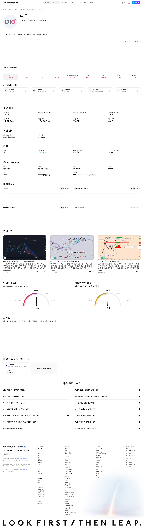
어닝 (39, 480)
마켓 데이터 (68, 452)
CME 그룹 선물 (68, 469)
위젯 (127, 448)
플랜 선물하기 (68, 454)
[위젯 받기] (128, 41)
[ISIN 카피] (90, 175)
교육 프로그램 (130, 466)
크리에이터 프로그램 (101, 454)
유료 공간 (98, 477)
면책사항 (67, 503)
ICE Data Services (22, 458)
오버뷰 (66, 459)
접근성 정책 (68, 509)
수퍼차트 (40, 448)
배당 (39, 482)
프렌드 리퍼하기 (100, 452)
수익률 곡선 (41, 491)
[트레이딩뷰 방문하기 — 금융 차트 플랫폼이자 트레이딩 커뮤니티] (10, 67)
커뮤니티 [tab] (19, 34)
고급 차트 (128, 454)
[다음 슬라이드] (140, 248)
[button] (68, 2)
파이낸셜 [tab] (12, 34)
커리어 (66, 485)
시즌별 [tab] (39, 34)
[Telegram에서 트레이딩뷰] (21, 450)
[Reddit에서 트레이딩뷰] (28, 450)
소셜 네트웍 (99, 448)
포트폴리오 (40, 489)
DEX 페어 (40, 462)
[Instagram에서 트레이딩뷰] (14, 450)
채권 (39, 457)
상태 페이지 (68, 514)
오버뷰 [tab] (5, 34)
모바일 (39, 501)
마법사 (97, 473)
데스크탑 (40, 503)
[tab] (62, 188)
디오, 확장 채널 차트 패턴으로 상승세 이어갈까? (19, 261)
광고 (127, 461)
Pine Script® (41, 496)
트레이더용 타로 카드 (70, 494)
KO (124, 2)
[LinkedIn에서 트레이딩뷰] (18, 450)
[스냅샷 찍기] (124, 41)
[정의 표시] (9, 112)
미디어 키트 (68, 487)
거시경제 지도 (41, 494)
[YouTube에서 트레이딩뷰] (11, 450)
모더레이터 (98, 457)
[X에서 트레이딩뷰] (4, 450)
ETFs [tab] (45, 34)
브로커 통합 (129, 462)
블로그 (66, 482)
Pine (39, 464)
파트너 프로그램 (130, 464)
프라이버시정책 (69, 505)
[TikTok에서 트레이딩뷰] (24, 450)
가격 (66, 450)
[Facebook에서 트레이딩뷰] (8, 450)
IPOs (39, 484)
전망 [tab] (34, 34)
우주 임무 (67, 480)
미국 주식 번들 (68, 473)
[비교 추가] (25, 90)
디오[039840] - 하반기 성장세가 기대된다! (65, 261)
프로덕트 (64, 2)
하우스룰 (98, 455)
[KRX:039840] (5, 258)
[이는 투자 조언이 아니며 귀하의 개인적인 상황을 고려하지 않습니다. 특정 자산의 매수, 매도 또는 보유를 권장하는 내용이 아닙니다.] (27, 286)
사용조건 (67, 501)
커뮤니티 (73, 2)
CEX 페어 (40, 461)
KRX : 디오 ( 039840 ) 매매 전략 (109, 261)
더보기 (92, 2)
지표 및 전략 (99, 471)
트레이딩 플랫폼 (130, 455)
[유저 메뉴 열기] (129, 2)
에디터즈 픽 (99, 466)
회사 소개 (67, 478)
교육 (97, 464)
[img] (45, 20)
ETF (39, 455)
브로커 (86, 2)
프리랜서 (98, 475)
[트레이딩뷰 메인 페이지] (11, 2)
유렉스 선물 (68, 471)
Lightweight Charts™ (131, 452)
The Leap (67, 464)
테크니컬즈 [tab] (27, 34)
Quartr (25, 469)
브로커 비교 (68, 462)
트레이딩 (98, 462)
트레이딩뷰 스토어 (69, 492)
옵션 (39, 492)
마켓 (79, 2)
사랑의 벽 (98, 450)
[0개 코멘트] (38, 271)
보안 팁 (66, 510)
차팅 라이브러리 (130, 450)
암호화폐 (40, 459)
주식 (39, 453)
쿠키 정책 (67, 507)
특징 (66, 448)
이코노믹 (40, 478)
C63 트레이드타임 (69, 496)
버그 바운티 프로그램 (70, 512)
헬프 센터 (67, 484)
